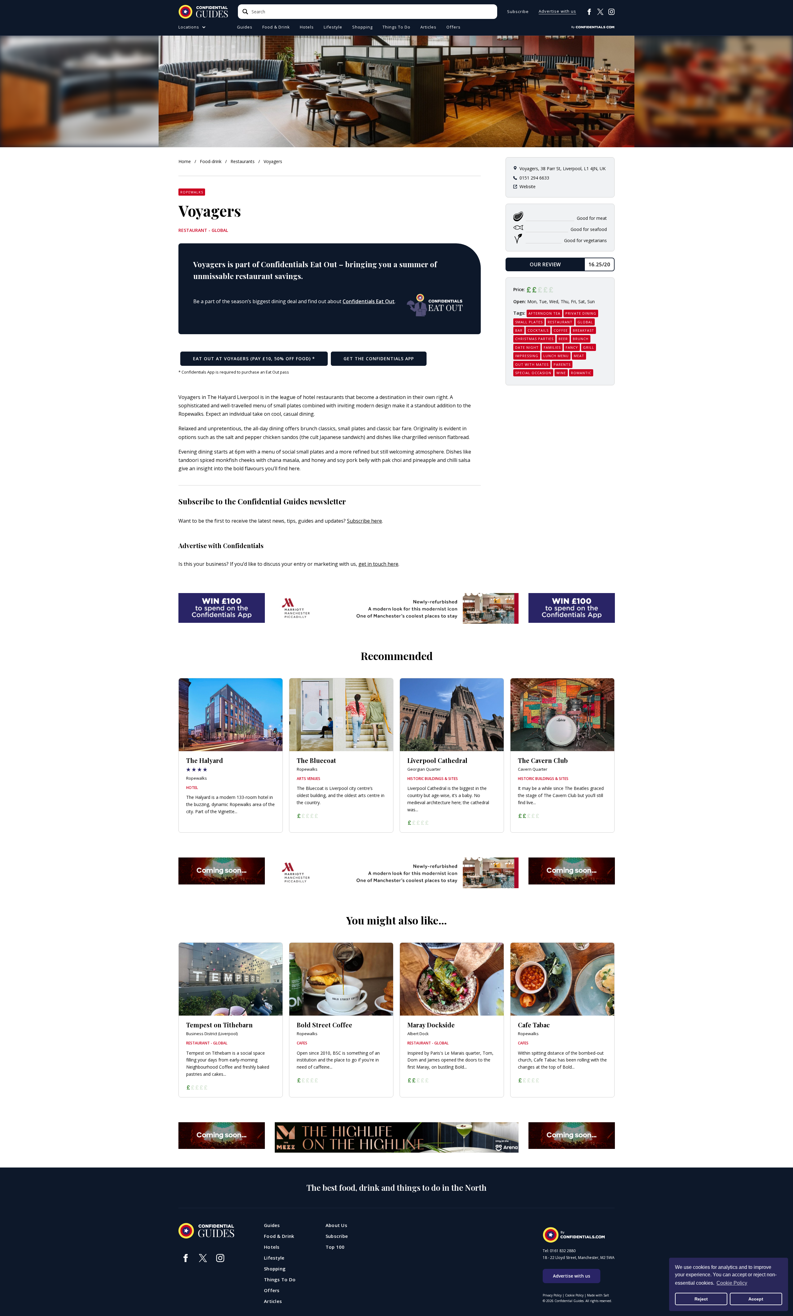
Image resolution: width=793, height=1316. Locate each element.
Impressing (526, 355)
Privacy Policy (552, 1295)
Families (552, 347)
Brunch (581, 338)
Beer (563, 338)
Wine (561, 372)
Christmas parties (534, 338)
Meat (579, 355)
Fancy (572, 347)
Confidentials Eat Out (369, 301)
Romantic (581, 372)
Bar (519, 330)
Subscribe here (364, 520)
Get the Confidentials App (379, 358)
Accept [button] (755, 1298)
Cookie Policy (574, 1295)
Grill (588, 347)
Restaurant (560, 322)
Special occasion (533, 372)
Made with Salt (598, 1295)
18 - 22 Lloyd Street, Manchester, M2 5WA (579, 1258)
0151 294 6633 (534, 178)
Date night (527, 347)
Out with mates (532, 364)
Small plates (529, 322)
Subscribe (518, 12)
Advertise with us (557, 11)
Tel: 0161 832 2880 (559, 1251)
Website (527, 186)
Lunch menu (556, 355)
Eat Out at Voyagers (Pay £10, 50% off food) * (254, 358)
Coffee (561, 330)
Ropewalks (191, 192)
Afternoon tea (544, 313)
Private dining (580, 313)
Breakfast (583, 330)
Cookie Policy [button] (731, 1283)
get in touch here (378, 564)
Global (585, 322)
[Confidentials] (593, 27)
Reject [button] (701, 1298)
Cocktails (538, 330)
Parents (562, 364)
